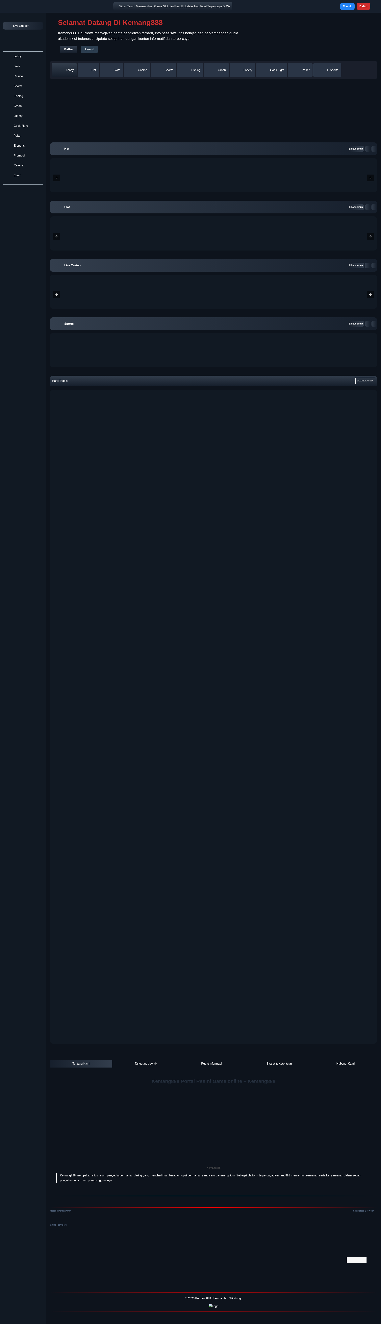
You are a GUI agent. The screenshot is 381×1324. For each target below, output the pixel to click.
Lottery (18, 115)
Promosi (19, 155)
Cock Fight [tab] (277, 70)
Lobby (17, 56)
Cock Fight (20, 125)
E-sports (19, 145)
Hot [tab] (93, 70)
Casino (18, 76)
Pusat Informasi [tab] (211, 1063)
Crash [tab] (222, 70)
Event (17, 175)
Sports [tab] (169, 70)
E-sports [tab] (332, 70)
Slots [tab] (117, 70)
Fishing (18, 96)
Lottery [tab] (247, 70)
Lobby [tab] (70, 70)
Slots (16, 66)
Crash (17, 106)
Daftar (363, 6)
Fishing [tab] (195, 70)
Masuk (347, 6)
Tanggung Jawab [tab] (146, 1063)
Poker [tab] (306, 70)
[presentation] (56, 178)
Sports (17, 86)
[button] (367, 149)
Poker (17, 135)
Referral (18, 165)
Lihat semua (356, 148)
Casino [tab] (142, 70)
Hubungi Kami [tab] (345, 1063)
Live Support (21, 25)
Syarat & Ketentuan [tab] (279, 1063)
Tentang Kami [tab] (81, 1063)
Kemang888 (203, 1298)
